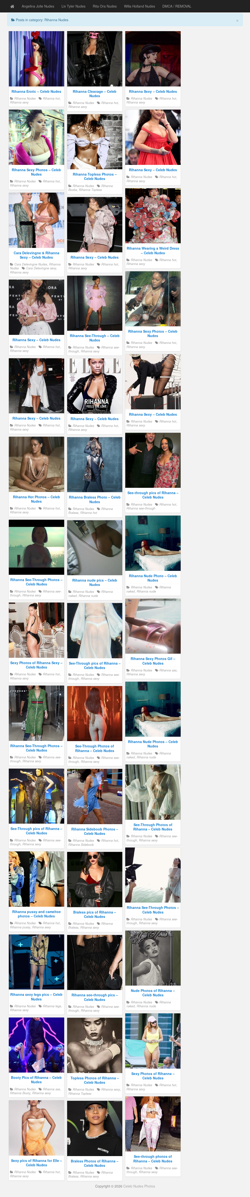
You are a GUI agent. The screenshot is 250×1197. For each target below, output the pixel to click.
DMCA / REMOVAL (176, 6)
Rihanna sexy (19, 102)
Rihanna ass (168, 670)
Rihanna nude (146, 591)
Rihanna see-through (140, 508)
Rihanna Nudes (25, 98)
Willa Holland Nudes (139, 6)
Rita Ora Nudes (105, 6)
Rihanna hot (51, 98)
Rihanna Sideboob (81, 844)
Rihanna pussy (20, 927)
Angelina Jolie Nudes (38, 6)
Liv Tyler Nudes (73, 6)
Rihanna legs (52, 1006)
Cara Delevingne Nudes (30, 264)
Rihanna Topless (90, 190)
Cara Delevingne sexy (41, 268)
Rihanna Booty (20, 1093)
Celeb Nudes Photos (139, 1186)
